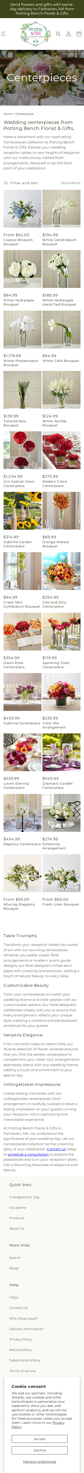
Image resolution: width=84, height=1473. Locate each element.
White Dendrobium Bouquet (59, 242)
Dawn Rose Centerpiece (14, 665)
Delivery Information (26, 1329)
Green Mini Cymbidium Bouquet (22, 604)
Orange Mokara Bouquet (55, 544)
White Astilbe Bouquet (54, 423)
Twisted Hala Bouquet (15, 423)
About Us (16, 1228)
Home (8, 114)
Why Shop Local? (23, 1318)
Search (15, 1258)
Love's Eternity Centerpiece (16, 785)
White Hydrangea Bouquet (19, 302)
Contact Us (18, 1308)
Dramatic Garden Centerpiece (57, 785)
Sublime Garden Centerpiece (18, 544)
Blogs (14, 1268)
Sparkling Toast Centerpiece (56, 665)
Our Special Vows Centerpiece (19, 483)
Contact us (56, 1149)
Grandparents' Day (24, 1197)
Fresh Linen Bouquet (60, 904)
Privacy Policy (20, 1339)
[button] (58, 34)
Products (16, 1218)
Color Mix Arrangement (54, 725)
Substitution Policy (25, 1360)
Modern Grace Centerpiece (54, 483)
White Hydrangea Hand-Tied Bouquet (59, 302)
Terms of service (22, 1371)
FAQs (13, 1297)
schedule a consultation (28, 1154)
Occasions (17, 1207)
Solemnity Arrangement (54, 846)
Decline (40, 1450)
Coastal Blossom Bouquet (18, 242)
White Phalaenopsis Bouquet (21, 363)
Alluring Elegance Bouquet (19, 906)
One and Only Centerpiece (54, 604)
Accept (40, 1439)
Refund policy (20, 1350)
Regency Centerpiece (22, 844)
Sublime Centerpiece (22, 723)
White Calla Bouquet (60, 361)
